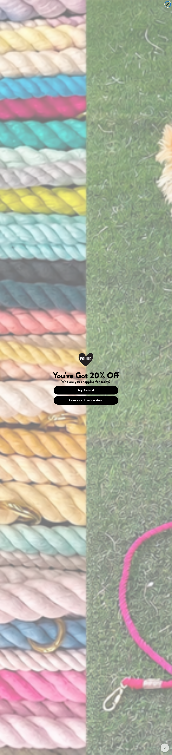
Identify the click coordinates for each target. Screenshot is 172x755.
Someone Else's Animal (86, 400)
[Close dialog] (168, 4)
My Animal (86, 390)
